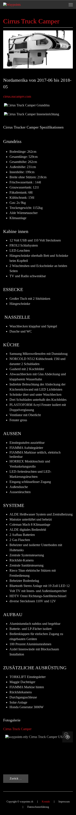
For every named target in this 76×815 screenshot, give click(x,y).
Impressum (64, 801)
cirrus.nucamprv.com (17, 96)
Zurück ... (16, 778)
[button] (71, 4)
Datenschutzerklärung (38, 806)
